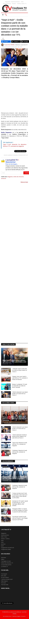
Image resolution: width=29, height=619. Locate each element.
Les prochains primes (6, 564)
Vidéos (2, 559)
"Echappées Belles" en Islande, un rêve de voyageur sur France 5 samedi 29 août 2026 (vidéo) (19, 510)
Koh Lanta (3, 575)
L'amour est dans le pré (6, 579)
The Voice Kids (4, 584)
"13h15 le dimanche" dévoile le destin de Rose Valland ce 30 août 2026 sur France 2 (19, 436)
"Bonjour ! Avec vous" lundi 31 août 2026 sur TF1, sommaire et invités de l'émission (20, 378)
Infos (22, 1)
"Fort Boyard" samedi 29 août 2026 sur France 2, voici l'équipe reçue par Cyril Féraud (20, 518)
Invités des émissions (18, 176)
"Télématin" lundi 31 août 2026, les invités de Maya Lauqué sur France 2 (19, 370)
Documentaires (7, 3)
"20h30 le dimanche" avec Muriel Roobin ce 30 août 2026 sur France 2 (20, 394)
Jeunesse (3, 544)
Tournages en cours (6, 561)
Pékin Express (4, 581)
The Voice (3, 583)
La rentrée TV (4, 566)
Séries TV (23, 3)
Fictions (14, 3)
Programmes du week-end (7, 547)
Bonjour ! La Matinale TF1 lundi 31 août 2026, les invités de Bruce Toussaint (19, 386)
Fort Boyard (4, 574)
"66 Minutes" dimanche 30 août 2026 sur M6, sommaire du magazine (19, 452)
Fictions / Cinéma (5, 538)
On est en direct (5, 577)
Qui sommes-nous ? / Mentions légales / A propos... (14, 616)
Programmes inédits (6, 549)
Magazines (7, 1)
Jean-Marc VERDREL (10, 44)
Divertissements (15, 1)
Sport (2, 545)
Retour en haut (24, 182)
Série (2, 540)
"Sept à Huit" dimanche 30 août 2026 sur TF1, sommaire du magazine (19, 444)
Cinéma (19, 3)
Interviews (3, 557)
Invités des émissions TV (7, 563)
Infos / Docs (4, 537)
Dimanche (3, 178)
